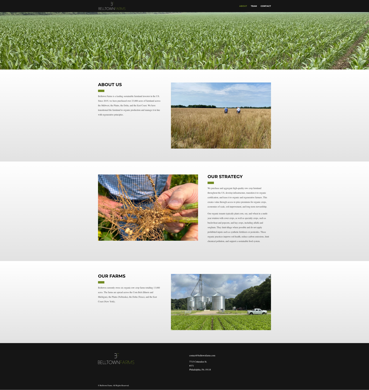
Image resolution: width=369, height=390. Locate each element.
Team (254, 6)
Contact (266, 6)
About (243, 6)
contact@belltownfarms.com (202, 355)
